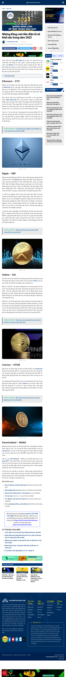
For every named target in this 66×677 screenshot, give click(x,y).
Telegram (28, 513)
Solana (35, 281)
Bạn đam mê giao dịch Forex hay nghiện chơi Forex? (53, 135)
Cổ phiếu (61, 56)
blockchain (38, 368)
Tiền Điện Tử (29, 44)
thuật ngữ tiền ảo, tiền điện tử (18, 504)
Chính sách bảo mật (7, 655)
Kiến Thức (9, 8)
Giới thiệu (59, 607)
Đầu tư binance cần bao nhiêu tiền (16, 485)
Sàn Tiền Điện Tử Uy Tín (55, 31)
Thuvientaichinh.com (52, 656)
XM (51, 73)
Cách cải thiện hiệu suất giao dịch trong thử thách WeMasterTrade (21, 577)
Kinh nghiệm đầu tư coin (12, 490)
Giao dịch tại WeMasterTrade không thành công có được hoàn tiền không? (36, 578)
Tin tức (30, 612)
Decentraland (14, 459)
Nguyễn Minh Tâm (12, 41)
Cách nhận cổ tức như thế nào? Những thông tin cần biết (23, 532)
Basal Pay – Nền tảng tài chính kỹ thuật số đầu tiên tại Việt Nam (7, 576)
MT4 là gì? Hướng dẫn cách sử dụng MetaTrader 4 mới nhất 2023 (54, 109)
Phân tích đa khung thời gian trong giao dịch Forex (54, 122)
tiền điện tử (20, 60)
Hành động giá (11, 99)
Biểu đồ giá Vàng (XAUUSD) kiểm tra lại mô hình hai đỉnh (54, 97)
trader (25, 383)
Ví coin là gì (8, 496)
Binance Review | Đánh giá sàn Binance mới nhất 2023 (54, 141)
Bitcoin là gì (8, 493)
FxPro (52, 80)
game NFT (5, 461)
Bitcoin (11, 65)
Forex (49, 56)
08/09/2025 (4, 580)
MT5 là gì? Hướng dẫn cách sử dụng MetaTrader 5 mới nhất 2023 (54, 116)
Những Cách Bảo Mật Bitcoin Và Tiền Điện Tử (53, 103)
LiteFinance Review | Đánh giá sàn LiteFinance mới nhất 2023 (54, 128)
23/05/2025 (33, 583)
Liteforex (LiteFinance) (56, 59)
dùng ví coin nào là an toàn (16, 499)
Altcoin (16, 179)
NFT (24, 453)
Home (3, 8)
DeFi (27, 94)
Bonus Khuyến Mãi (53, 48)
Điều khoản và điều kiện (19, 655)
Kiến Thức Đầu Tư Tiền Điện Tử (17, 44)
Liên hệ (59, 609)
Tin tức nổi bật (51, 90)
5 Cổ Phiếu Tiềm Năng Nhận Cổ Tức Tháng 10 (19, 550)
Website (55, 63)
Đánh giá (51, 62)
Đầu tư (29, 617)
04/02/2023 (23, 41)
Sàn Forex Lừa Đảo (53, 40)
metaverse (5, 451)
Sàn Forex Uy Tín (53, 27)
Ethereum (7, 87)
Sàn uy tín (30, 607)
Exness (52, 66)
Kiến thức (30, 609)
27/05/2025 (18, 582)
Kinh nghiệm (31, 614)
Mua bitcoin (17, 493)
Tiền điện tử (55, 56)
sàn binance (26, 493)
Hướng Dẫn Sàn (52, 44)
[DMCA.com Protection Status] (5, 639)
